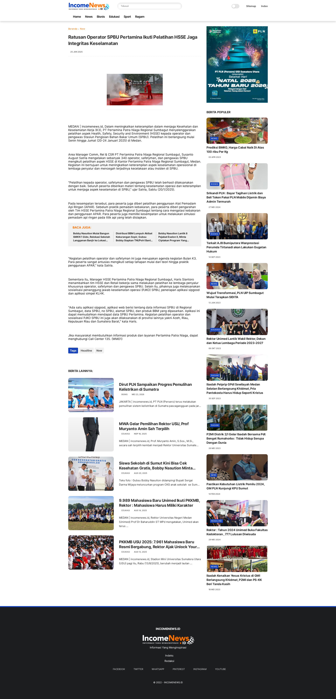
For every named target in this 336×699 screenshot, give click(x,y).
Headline (86, 350)
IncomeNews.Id (173, 682)
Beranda (72, 28)
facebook (119, 669)
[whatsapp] (249, 16)
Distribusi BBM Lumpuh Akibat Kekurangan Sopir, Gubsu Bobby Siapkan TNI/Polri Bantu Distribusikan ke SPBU (134, 237)
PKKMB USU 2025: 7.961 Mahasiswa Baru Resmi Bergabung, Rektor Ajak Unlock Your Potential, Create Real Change (158, 544)
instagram (199, 669)
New (82, 28)
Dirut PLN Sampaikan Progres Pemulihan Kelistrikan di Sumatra (155, 387)
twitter (138, 669)
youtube (220, 669)
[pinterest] (255, 16)
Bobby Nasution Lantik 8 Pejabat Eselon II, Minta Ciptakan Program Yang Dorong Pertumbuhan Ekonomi (177, 237)
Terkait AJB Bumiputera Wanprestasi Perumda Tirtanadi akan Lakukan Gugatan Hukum (236, 247)
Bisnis (101, 16)
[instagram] (260, 16)
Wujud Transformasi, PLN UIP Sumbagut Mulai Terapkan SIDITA (235, 295)
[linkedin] (99, 360)
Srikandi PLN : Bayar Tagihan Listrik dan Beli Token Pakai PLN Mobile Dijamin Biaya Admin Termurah (236, 197)
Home (77, 16)
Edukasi (114, 16)
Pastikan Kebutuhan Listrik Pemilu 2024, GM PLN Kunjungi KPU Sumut (235, 486)
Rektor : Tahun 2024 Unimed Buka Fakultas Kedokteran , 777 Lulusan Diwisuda (237, 532)
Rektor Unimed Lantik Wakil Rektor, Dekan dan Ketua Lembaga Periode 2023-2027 (235, 341)
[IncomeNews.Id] (89, 9)
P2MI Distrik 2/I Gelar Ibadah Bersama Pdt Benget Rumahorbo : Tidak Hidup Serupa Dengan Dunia (236, 438)
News (89, 16)
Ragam (139, 16)
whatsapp (158, 669)
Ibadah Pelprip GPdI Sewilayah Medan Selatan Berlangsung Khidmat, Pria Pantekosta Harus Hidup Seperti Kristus (234, 389)
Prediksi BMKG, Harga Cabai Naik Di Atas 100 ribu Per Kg (235, 149)
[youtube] (266, 16)
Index (264, 6)
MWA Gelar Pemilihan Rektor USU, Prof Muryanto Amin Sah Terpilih (153, 426)
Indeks (169, 655)
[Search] (178, 6)
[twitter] (243, 16)
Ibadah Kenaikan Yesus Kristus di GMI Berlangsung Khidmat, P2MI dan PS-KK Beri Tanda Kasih (234, 580)
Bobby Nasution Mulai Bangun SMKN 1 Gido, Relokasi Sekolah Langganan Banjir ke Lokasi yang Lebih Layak (91, 237)
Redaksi (169, 661)
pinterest (179, 669)
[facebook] (238, 16)
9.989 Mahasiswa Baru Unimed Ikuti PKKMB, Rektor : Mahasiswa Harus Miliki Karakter (159, 503)
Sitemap (251, 6)
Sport (127, 16)
